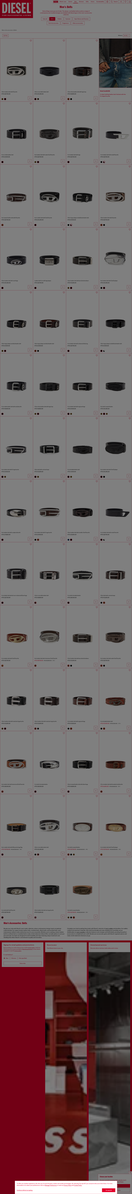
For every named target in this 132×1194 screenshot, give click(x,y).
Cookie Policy (78, 1185)
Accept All (109, 1190)
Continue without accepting (25, 1190)
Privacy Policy (67, 1185)
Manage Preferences (51, 1185)
